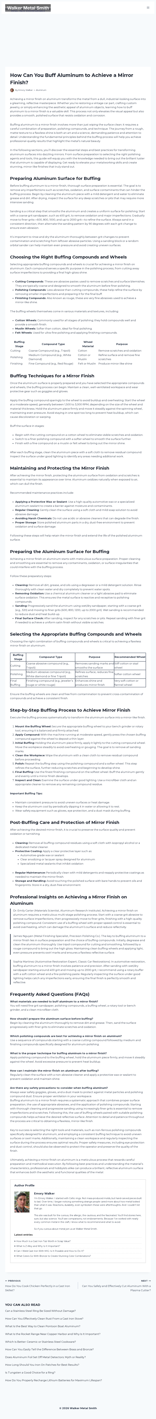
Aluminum (41, 90)
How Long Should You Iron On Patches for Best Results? (42, 1364)
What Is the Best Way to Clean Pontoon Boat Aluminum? (42, 1326)
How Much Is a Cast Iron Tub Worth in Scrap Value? (43, 1241)
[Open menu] (148, 7)
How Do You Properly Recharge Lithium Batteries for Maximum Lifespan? (53, 1380)
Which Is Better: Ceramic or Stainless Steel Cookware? (40, 1341)
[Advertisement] (78, 36)
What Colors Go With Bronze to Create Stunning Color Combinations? (53, 1256)
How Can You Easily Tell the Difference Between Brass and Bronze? (49, 1349)
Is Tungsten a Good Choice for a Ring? (30, 1372)
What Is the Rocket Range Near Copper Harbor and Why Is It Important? (52, 1334)
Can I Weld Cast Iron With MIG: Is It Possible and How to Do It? (50, 1251)
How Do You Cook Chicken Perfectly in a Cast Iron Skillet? (37, 1286)
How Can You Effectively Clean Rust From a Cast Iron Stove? (44, 1318)
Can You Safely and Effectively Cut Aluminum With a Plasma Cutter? (116, 1286)
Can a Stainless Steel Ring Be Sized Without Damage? (40, 1310)
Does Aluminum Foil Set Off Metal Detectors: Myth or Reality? (45, 1357)
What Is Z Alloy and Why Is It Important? (38, 1246)
